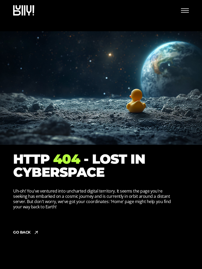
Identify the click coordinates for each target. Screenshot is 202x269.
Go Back (22, 232)
